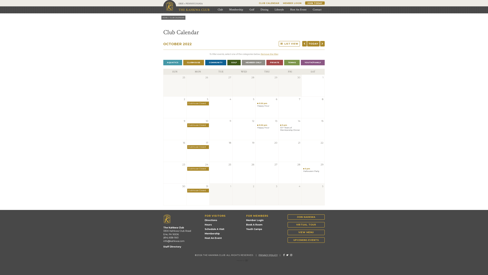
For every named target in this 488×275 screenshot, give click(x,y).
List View (290, 43)
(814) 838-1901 (171, 237)
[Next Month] (322, 43)
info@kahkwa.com (174, 241)
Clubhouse (193, 62)
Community (216, 62)
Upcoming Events (306, 240)
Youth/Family (313, 62)
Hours (208, 224)
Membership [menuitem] (236, 9)
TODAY (313, 43)
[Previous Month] (304, 43)
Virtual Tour (306, 224)
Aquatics (172, 62)
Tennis (292, 62)
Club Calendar (269, 3)
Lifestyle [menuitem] (279, 9)
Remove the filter (269, 54)
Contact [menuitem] (317, 9)
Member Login (292, 3)
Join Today (314, 3)
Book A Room (254, 224)
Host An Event (213, 238)
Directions (211, 220)
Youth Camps (254, 229)
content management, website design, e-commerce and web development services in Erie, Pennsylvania (244, 260)
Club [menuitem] (220, 9)
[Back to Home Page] (169, 6)
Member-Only (254, 62)
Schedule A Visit (214, 229)
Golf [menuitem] (251, 9)
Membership (212, 233)
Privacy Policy (268, 255)
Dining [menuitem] (264, 9)
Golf (234, 62)
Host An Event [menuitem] (298, 9)
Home (165, 18)
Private (274, 62)
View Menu (306, 232)
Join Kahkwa (306, 217)
